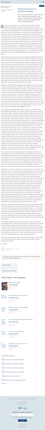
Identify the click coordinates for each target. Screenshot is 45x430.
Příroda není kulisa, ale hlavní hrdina (18, 307)
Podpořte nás (23, 398)
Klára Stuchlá (11, 335)
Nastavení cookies (22, 404)
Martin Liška (11, 323)
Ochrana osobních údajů (22, 402)
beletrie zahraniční (13, 297)
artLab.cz (23, 424)
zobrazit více (4, 383)
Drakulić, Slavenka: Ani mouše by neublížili (13, 359)
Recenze (10, 288)
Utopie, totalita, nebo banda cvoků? (18, 295)
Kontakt (34, 398)
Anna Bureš (11, 286)
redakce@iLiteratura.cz (15, 258)
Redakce (17, 398)
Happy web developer (23, 426)
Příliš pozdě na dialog (14, 282)
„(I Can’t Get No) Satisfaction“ (17, 331)
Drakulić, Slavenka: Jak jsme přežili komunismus (14, 380)
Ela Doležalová (11, 299)
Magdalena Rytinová (12, 311)
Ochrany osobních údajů (28, 417)
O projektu (11, 398)
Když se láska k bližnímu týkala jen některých (21, 319)
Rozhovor (11, 313)
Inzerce (29, 398)
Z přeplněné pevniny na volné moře (18, 343)
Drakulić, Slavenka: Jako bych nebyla (11, 376)
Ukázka (3, 366)
